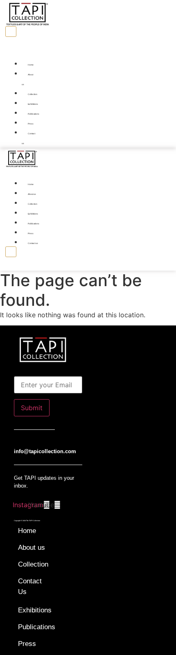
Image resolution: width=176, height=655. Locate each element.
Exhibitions (33, 104)
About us (27, 79)
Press (31, 123)
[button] (17, 53)
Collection (32, 94)
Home (31, 64)
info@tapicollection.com (45, 451)
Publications (33, 114)
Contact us (28, 138)
